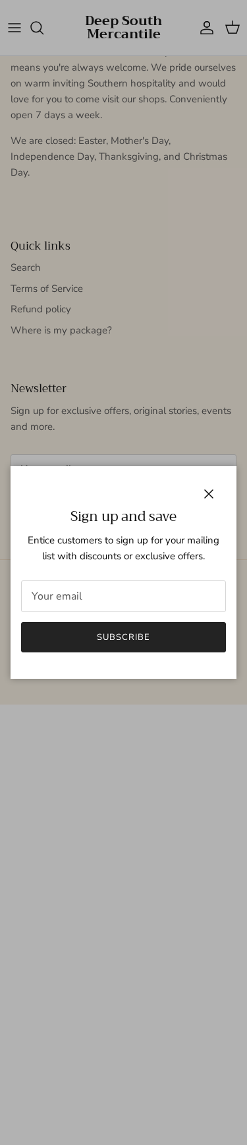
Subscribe (123, 637)
